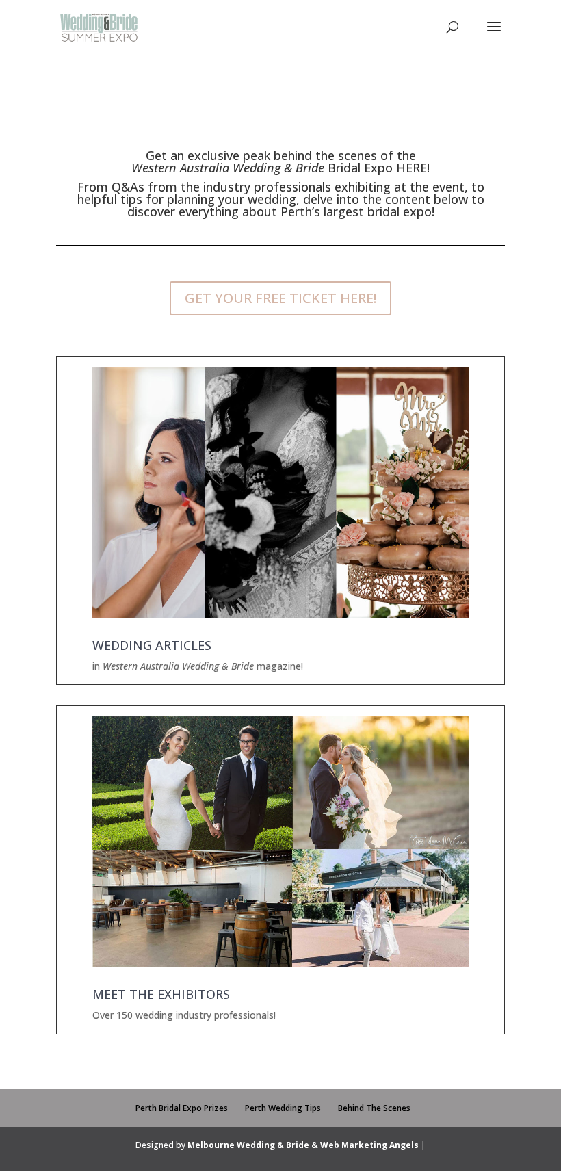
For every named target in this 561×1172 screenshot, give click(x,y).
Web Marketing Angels (369, 1145)
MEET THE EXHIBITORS (161, 994)
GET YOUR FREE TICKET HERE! (280, 298)
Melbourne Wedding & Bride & (253, 1145)
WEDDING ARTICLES (151, 645)
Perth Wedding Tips (283, 1108)
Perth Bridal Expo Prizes (181, 1108)
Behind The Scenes (374, 1108)
